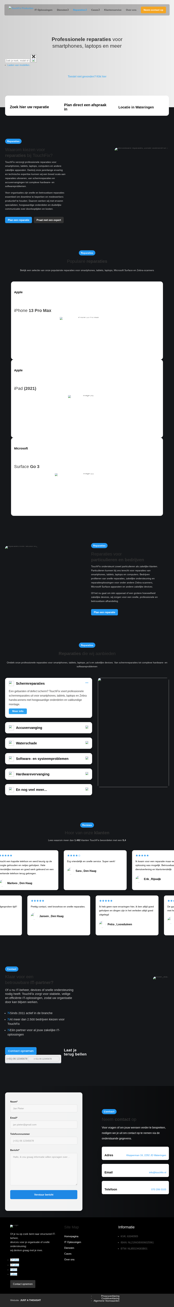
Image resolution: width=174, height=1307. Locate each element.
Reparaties (79, 10)
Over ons (131, 10)
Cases (94, 10)
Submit (57, 1058)
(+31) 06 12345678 (17, 1058)
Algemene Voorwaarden (106, 1300)
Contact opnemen (21, 1051)
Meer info (17, 711)
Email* (13, 1117)
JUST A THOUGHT (30, 1300)
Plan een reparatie (18, 220)
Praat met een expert (49, 220)
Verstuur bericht (43, 1194)
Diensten (62, 10)
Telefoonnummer (20, 1134)
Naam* (14, 1101)
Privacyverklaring (110, 1296)
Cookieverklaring (110, 1298)
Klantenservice (112, 10)
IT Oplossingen (44, 10)
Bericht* (14, 1150)
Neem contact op (153, 10)
